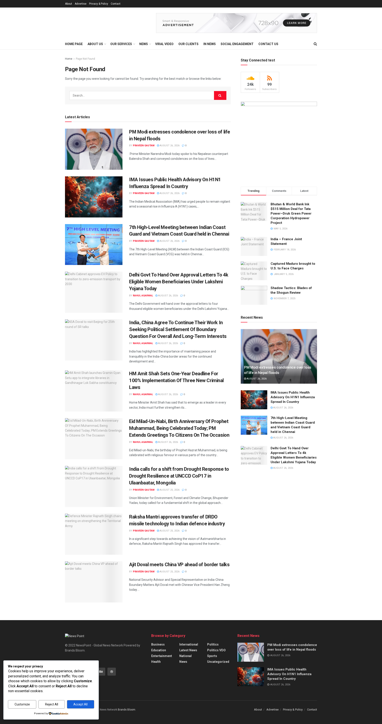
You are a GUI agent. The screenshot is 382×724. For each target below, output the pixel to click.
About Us (95, 44)
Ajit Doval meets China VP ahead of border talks (179, 564)
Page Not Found (85, 58)
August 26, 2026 (169, 145)
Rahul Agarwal (143, 295)
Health (156, 661)
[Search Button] (315, 44)
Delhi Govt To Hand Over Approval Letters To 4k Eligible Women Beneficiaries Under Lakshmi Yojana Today (178, 281)
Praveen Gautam (144, 145)
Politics (213, 644)
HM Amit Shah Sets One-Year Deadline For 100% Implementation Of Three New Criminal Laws (176, 380)
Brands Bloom (126, 709)
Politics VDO (216, 650)
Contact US (268, 44)
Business (158, 644)
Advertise (80, 3)
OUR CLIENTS (188, 44)
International (188, 644)
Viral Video (164, 44)
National (185, 656)
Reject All (51, 704)
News (183, 661)
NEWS (143, 44)
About (68, 3)
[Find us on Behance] (101, 672)
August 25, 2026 (169, 489)
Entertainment (161, 656)
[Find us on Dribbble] (111, 672)
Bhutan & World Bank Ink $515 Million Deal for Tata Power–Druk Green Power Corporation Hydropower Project (291, 213)
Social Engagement (237, 44)
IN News (209, 44)
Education (158, 650)
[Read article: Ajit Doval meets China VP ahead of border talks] (93, 581)
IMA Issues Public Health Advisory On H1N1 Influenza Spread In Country (293, 397)
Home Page (74, 44)
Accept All (80, 704)
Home (68, 58)
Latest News (188, 650)
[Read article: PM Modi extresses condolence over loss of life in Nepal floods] (93, 149)
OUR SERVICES (121, 44)
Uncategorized (218, 661)
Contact (115, 3)
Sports (212, 656)
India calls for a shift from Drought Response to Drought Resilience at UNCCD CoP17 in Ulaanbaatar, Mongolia (179, 476)
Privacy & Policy (98, 3)
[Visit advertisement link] (236, 23)
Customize (22, 704)
